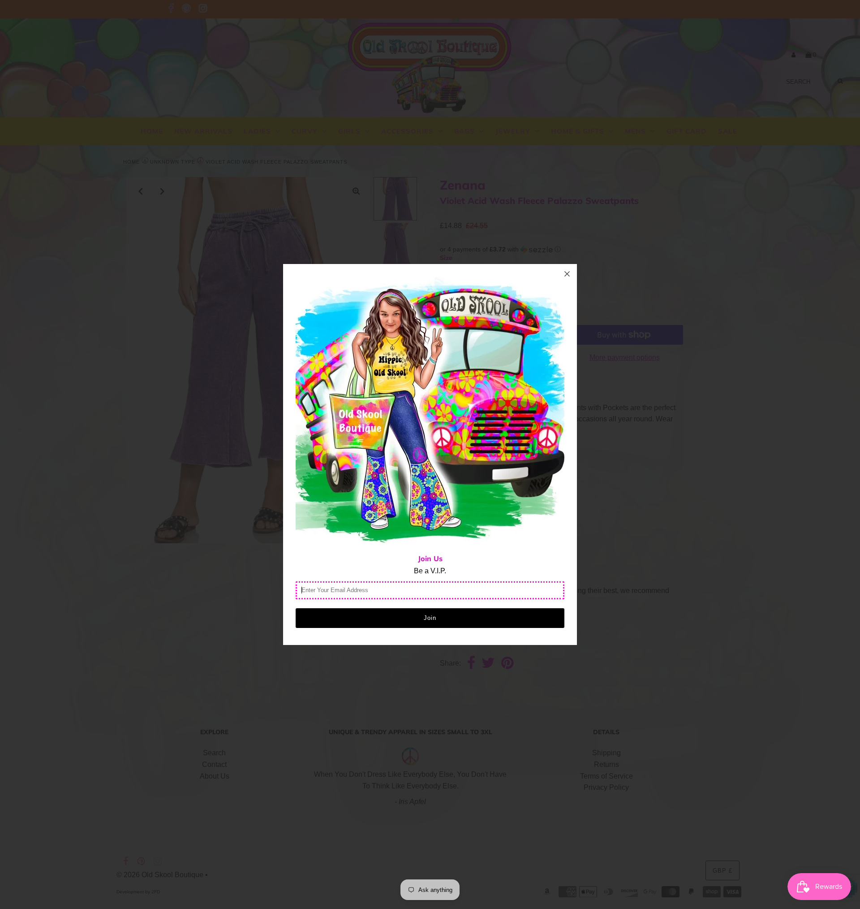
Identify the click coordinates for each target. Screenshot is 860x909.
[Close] (567, 274)
